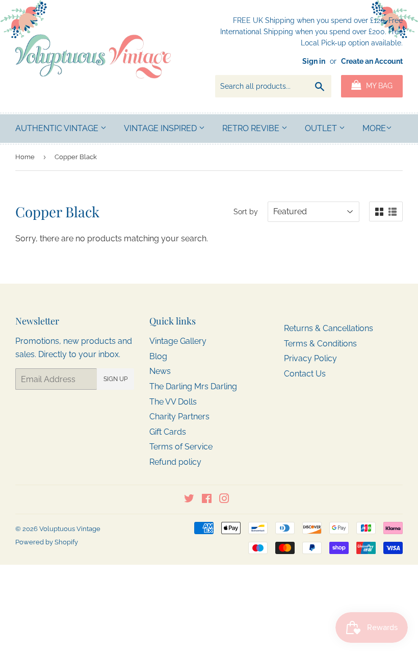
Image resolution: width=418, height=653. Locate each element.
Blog (158, 356)
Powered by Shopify (46, 542)
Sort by (245, 212)
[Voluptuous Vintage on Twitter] (189, 500)
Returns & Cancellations (328, 328)
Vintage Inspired (161, 128)
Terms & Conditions (320, 343)
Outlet (322, 128)
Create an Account (372, 61)
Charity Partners (179, 416)
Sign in (313, 61)
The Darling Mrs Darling (193, 386)
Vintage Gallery (177, 341)
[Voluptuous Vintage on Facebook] (206, 500)
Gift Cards (167, 432)
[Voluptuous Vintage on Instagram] (224, 500)
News (160, 371)
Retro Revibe (251, 128)
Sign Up (115, 379)
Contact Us (305, 374)
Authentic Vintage (57, 128)
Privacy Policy (310, 358)
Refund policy (175, 462)
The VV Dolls (173, 402)
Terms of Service (181, 446)
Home (25, 157)
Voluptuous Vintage (69, 529)
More (374, 128)
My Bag (378, 86)
